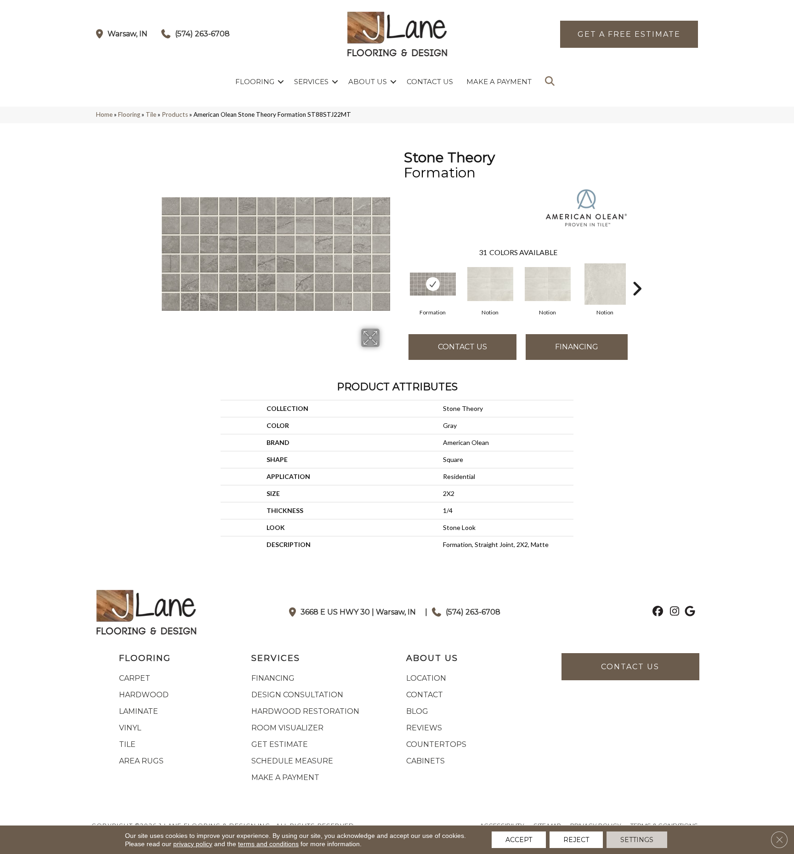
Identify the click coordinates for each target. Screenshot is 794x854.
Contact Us (430, 81)
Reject (576, 840)
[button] (280, 81)
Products (175, 114)
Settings (636, 840)
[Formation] (433, 284)
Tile (151, 114)
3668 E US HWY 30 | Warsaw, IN (358, 612)
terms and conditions (268, 844)
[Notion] (490, 284)
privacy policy (192, 844)
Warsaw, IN (127, 33)
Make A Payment (499, 81)
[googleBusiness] (688, 612)
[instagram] (672, 612)
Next (637, 274)
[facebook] (656, 612)
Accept (518, 840)
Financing (576, 346)
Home (104, 114)
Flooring (254, 81)
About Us (367, 81)
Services (311, 81)
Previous (399, 274)
